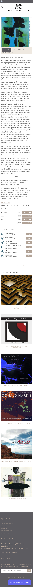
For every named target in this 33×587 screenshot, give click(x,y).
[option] (16, 32)
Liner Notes (7, 50)
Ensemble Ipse (5, 202)
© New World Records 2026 (16, 577)
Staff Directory (6, 530)
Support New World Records (19, 582)
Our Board (4, 528)
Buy (29, 234)
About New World (7, 524)
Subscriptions (6, 533)
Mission (3, 526)
